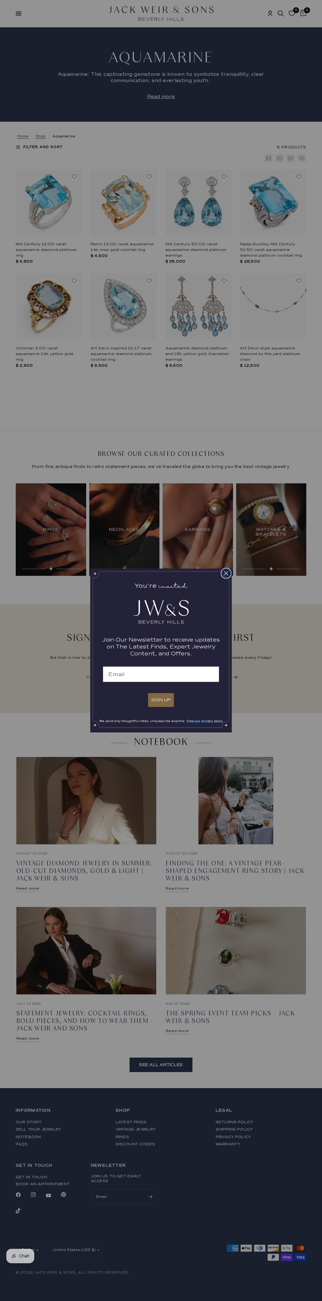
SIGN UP (161, 700)
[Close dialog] (226, 573)
